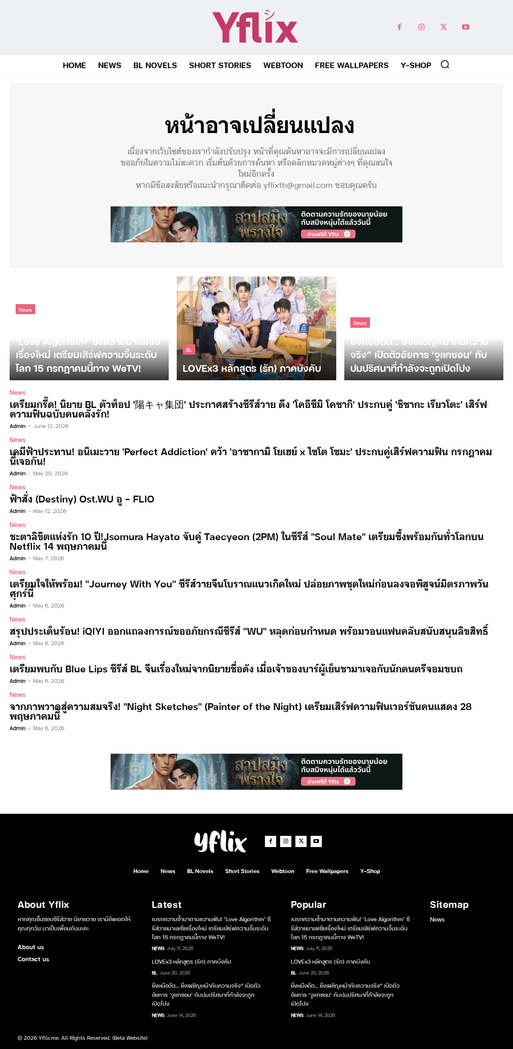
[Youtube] (465, 27)
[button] (444, 64)
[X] (443, 27)
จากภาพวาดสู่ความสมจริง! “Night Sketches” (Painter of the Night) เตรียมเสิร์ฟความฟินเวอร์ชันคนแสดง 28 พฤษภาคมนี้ (241, 710)
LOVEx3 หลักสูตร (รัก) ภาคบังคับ (191, 961)
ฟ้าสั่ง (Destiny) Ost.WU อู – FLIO (82, 498)
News (25, 309)
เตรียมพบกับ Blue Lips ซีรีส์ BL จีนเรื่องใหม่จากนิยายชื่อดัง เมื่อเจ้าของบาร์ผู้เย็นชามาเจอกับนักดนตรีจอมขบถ (236, 668)
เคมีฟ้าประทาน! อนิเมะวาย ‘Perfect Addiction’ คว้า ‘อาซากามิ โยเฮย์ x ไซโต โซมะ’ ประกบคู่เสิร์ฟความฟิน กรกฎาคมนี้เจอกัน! (251, 456)
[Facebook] (399, 27)
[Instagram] (421, 27)
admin (18, 426)
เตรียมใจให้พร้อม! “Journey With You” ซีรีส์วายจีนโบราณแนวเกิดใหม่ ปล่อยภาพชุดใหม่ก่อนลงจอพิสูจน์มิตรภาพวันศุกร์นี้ (249, 588)
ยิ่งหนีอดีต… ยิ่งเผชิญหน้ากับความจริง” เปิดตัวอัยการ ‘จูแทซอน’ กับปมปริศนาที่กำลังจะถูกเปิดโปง (206, 994)
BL (189, 349)
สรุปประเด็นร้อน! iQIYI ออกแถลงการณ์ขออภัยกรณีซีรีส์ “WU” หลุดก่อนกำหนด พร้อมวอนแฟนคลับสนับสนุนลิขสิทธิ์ (249, 630)
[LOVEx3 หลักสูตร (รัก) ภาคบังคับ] (256, 328)
